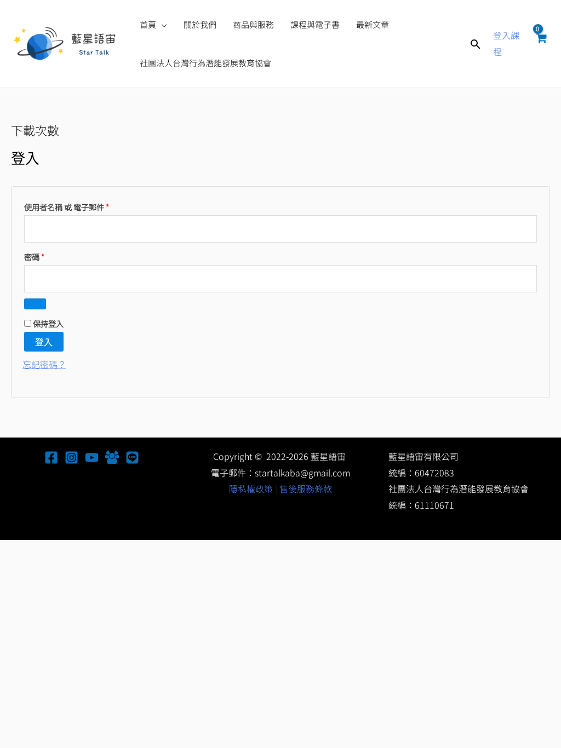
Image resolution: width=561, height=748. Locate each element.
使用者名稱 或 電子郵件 (70, 205)
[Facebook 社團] (112, 457)
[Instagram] (71, 457)
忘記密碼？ (44, 364)
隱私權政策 (251, 488)
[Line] (132, 457)
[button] (161, 24)
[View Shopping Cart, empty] (540, 44)
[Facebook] (51, 457)
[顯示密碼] (35, 303)
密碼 (37, 255)
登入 (44, 341)
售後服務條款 (305, 488)
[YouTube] (92, 457)
